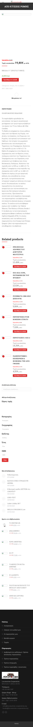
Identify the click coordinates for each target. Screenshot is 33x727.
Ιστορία (12, 86)
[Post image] (4, 476)
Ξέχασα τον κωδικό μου (12, 630)
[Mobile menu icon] (3, 3)
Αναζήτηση (29, 389)
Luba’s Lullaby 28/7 (13, 503)
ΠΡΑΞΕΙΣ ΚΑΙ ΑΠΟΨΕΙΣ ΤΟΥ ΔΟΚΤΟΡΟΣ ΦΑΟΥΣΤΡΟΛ (19, 251)
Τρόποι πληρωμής (10, 663)
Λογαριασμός (8, 626)
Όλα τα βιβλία (19, 86)
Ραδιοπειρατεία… (13, 475)
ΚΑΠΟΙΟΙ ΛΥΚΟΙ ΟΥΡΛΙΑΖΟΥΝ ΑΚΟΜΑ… (17, 482)
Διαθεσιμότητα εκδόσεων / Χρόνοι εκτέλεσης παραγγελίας (16, 653)
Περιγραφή (6, 109)
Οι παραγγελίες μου (11, 634)
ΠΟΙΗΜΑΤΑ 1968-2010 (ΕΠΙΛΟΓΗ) (22, 297)
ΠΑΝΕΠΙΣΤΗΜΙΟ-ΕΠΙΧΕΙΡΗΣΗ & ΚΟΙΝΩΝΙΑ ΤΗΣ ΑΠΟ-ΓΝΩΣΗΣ (21, 360)
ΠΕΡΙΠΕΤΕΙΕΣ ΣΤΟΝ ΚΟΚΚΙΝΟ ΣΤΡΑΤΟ (21, 318)
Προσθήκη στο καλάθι (10, 80)
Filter (5, 460)
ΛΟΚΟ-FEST (11, 497)
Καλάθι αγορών (9, 638)
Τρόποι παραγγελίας (11, 659)
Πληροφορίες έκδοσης (12, 113)
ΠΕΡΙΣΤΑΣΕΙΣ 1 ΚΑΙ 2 (21, 338)
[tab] (16, 108)
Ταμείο (6, 642)
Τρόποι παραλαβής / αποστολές (15, 667)
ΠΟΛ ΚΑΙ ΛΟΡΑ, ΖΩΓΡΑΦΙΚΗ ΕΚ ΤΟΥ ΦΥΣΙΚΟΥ (21, 275)
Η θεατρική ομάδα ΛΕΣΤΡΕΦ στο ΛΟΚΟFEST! (18, 490)
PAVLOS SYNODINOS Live (16, 509)
